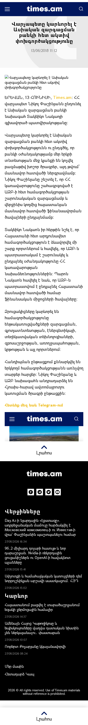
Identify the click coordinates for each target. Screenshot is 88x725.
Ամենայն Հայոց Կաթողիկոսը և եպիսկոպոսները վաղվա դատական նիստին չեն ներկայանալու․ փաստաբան (42, 628)
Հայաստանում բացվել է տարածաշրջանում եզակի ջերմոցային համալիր (42, 607)
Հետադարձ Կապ (19, 673)
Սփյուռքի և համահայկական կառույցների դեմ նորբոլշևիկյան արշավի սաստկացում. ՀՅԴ (43, 578)
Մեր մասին (14, 666)
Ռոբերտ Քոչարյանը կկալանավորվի (35, 646)
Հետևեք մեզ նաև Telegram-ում (34, 404)
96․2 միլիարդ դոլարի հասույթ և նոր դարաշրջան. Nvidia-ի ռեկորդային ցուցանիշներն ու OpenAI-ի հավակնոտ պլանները (37, 555)
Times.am (62, 97)
